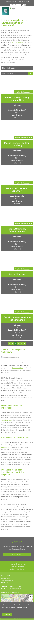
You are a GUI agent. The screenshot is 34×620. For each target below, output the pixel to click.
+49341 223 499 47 (23, 1)
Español (13, 5)
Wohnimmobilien (17, 368)
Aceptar (7, 614)
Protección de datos (17, 567)
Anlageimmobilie (17, 42)
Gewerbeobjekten (6, 420)
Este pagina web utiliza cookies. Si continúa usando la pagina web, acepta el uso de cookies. (16, 607)
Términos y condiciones (17, 569)
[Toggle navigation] (31, 11)
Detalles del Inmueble (22, 92)
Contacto (11, 564)
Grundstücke (5, 447)
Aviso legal (22, 564)
